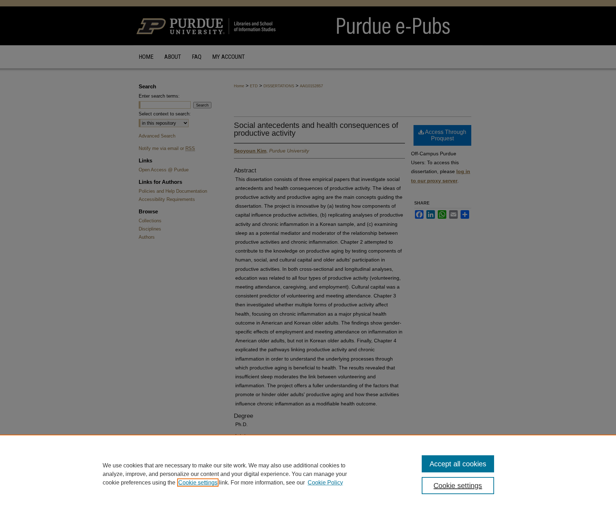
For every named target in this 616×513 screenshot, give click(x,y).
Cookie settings (197, 483)
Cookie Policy (325, 483)
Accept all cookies (458, 464)
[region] (308, 474)
